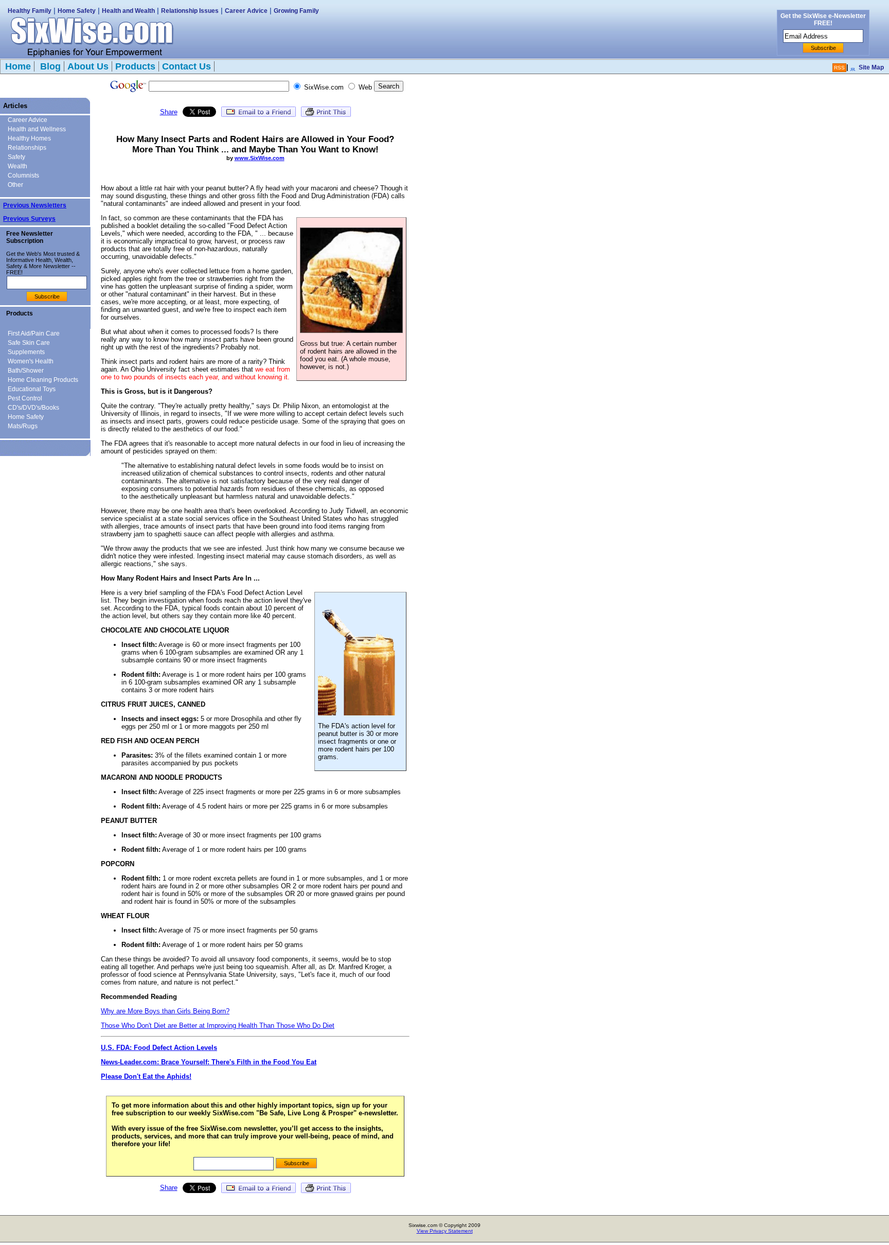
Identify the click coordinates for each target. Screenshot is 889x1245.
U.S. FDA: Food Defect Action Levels (159, 1047)
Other (15, 184)
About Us (88, 66)
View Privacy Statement (445, 1231)
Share (168, 112)
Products (135, 66)
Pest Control (25, 398)
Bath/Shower (26, 370)
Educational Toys (32, 389)
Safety (16, 157)
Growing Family (296, 10)
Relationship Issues (190, 10)
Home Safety (77, 10)
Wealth (17, 166)
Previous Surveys (29, 218)
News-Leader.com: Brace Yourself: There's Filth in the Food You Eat (208, 1062)
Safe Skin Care (29, 342)
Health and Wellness (37, 129)
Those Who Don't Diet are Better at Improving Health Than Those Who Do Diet (217, 1025)
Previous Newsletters (34, 205)
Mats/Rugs (23, 426)
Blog (49, 66)
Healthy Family (29, 10)
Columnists (23, 175)
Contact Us (186, 66)
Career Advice (246, 10)
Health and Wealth (128, 10)
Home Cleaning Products (43, 379)
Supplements (26, 352)
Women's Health (31, 361)
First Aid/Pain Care (34, 333)
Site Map (871, 67)
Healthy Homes (29, 138)
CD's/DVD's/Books (33, 407)
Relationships (27, 147)
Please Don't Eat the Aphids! (146, 1076)
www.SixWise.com (260, 158)
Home (18, 66)
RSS (839, 68)
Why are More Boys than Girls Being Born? (165, 1011)
